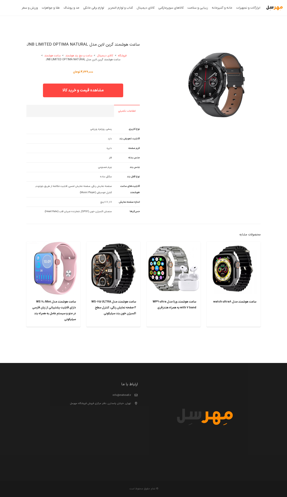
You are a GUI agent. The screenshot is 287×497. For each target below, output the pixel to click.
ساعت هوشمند (52, 56)
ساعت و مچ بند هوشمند (78, 56)
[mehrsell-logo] (274, 8)
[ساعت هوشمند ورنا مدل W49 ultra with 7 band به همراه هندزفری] (174, 245)
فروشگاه (122, 56)
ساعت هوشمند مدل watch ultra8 (234, 302)
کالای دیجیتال (105, 56)
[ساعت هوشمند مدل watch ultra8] (234, 245)
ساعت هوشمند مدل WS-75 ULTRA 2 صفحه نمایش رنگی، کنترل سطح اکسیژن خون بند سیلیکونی (113, 308)
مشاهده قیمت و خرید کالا (83, 90)
